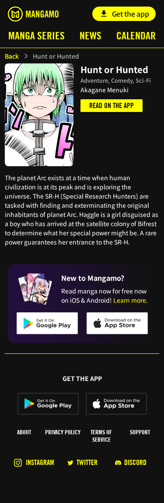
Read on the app (111, 105)
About (24, 432)
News (90, 35)
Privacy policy (62, 432)
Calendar (136, 35)
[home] (33, 14)
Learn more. (130, 300)
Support (140, 432)
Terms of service (101, 436)
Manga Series (36, 35)
